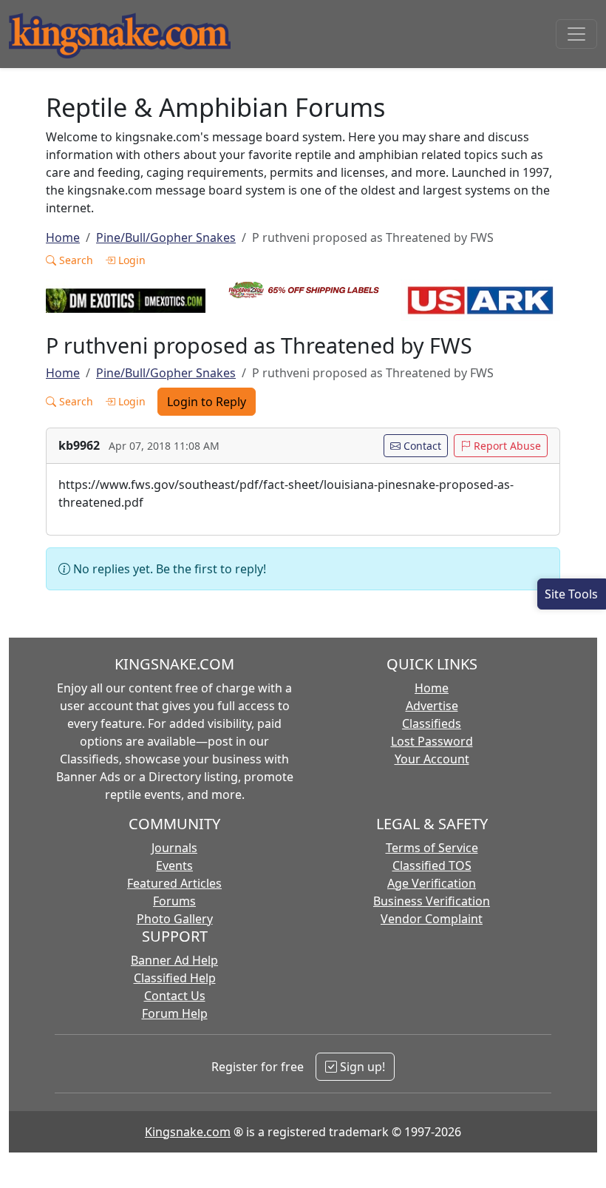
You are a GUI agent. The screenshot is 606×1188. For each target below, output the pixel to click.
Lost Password (432, 741)
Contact (421, 446)
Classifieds (431, 723)
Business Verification (431, 901)
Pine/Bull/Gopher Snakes (166, 237)
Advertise (432, 706)
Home (63, 237)
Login (130, 260)
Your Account (432, 759)
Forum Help (175, 1013)
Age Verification (431, 883)
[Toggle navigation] (576, 34)
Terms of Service (432, 848)
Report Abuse (506, 446)
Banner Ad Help (174, 960)
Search (74, 260)
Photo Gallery (175, 919)
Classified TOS (431, 865)
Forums (174, 901)
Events (174, 865)
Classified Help (175, 978)
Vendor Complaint (432, 919)
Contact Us (174, 996)
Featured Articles (174, 883)
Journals (174, 848)
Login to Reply (206, 402)
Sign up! (361, 1067)
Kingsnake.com (188, 1132)
